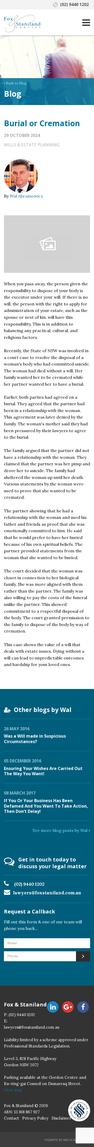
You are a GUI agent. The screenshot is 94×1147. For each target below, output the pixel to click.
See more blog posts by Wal (61, 830)
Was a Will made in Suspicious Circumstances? (35, 738)
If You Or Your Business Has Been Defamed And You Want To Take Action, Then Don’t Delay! (46, 806)
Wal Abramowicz (26, 196)
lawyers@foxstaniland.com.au (47, 893)
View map (13, 1089)
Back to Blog (15, 83)
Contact (11, 1118)
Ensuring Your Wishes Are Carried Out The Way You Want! (43, 771)
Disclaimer (61, 1118)
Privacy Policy (35, 1118)
